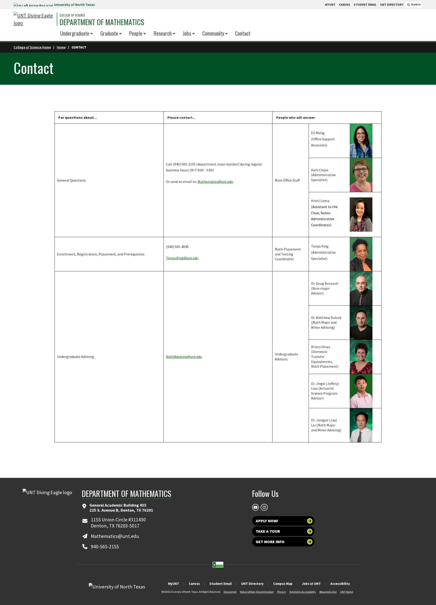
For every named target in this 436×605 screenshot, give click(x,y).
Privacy (281, 591)
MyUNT (173, 583)
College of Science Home (32, 47)
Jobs (187, 33)
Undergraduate (74, 33)
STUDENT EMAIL (365, 4)
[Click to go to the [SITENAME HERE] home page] (34, 19)
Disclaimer (230, 591)
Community (213, 33)
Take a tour (268, 531)
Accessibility (340, 583)
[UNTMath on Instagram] (264, 507)
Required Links (328, 591)
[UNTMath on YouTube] (255, 507)
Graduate (109, 33)
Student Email (220, 583)
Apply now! (267, 520)
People (135, 33)
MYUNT (330, 4)
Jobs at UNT (311, 583)
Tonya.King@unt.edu (182, 258)
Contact (242, 33)
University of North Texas (74, 4)
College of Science (72, 15)
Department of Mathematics (101, 22)
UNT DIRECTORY (392, 4)
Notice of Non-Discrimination (257, 591)
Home (61, 47)
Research (163, 33)
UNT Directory (252, 583)
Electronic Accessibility (303, 591)
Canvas (194, 583)
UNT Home (346, 591)
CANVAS (344, 4)
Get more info (270, 541)
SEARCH (415, 4)
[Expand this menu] (91, 33)
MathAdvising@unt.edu (184, 356)
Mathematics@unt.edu (215, 181)
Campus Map (282, 583)
